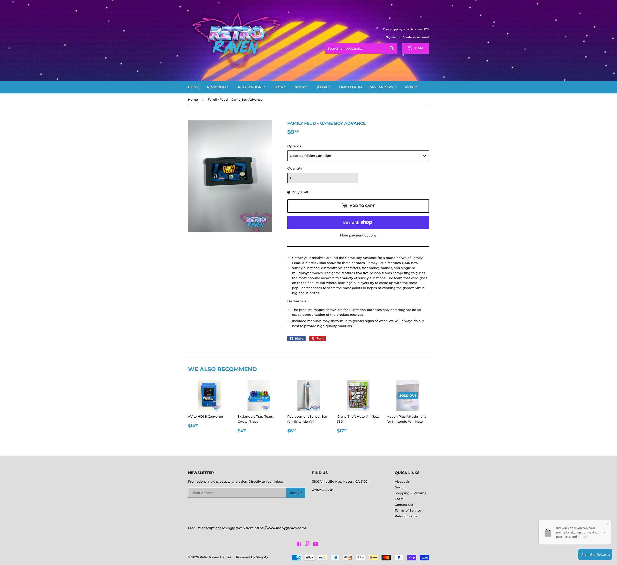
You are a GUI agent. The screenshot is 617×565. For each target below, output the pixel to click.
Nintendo (217, 87)
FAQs (399, 499)
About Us (402, 481)
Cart (419, 48)
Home (193, 87)
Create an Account (415, 37)
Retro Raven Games (215, 557)
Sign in (391, 37)
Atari (322, 87)
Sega (279, 87)
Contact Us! (404, 504)
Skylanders (382, 87)
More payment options (358, 235)
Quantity (294, 168)
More (410, 87)
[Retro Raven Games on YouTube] (315, 544)
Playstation (250, 87)
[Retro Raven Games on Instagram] (307, 544)
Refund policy (406, 516)
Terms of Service (408, 510)
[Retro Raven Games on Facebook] (299, 544)
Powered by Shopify (252, 557)
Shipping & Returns (410, 493)
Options (294, 146)
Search (400, 487)
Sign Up (295, 492)
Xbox (300, 87)
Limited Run (350, 87)
